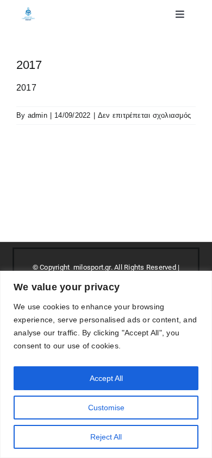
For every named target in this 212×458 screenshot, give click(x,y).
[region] (106, 364)
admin (37, 115)
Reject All (106, 436)
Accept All (106, 378)
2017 (26, 87)
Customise (106, 407)
